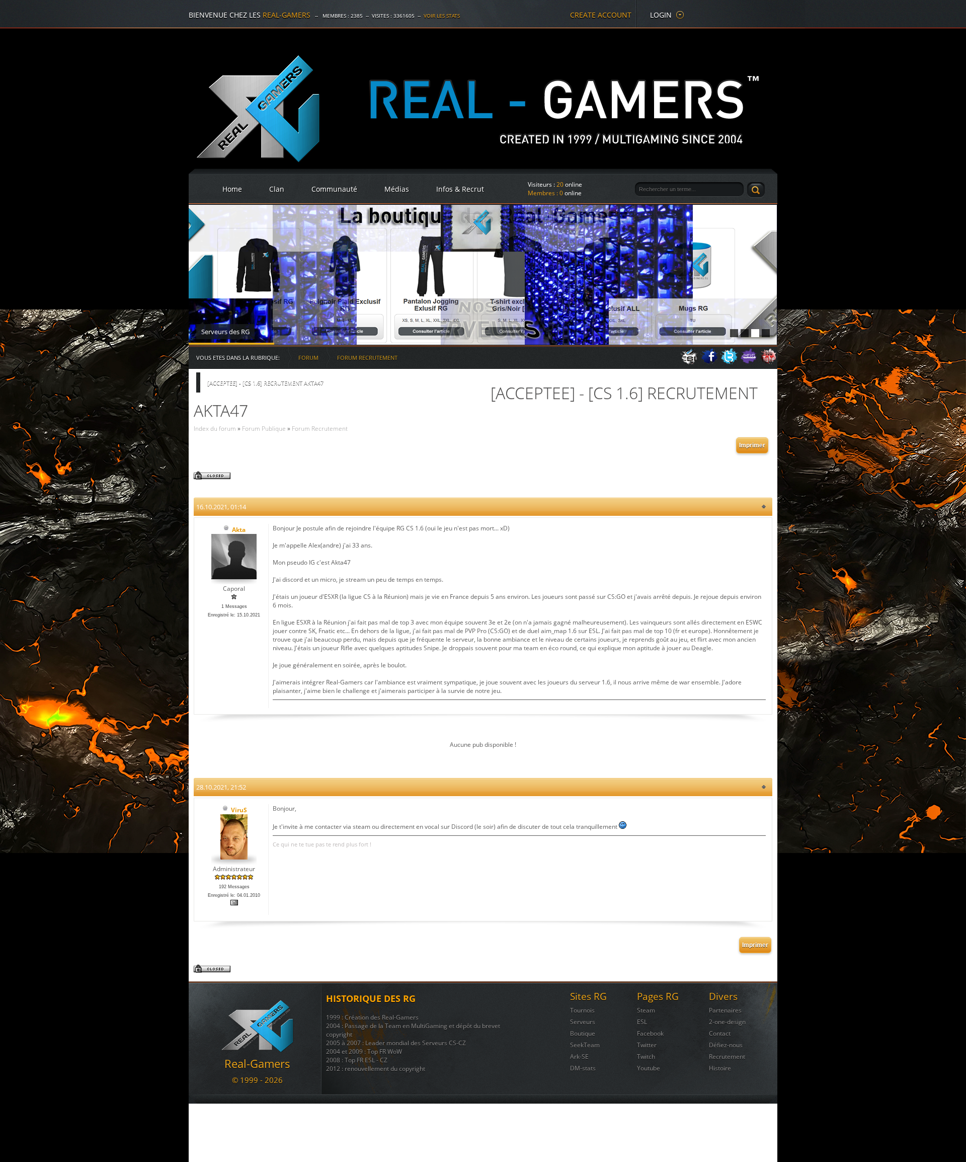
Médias (396, 189)
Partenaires (725, 1010)
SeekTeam (585, 1045)
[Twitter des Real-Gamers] (729, 362)
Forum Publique (264, 428)
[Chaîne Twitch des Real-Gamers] (749, 362)
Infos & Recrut (460, 189)
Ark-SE (579, 1056)
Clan (276, 189)
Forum (308, 357)
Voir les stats (442, 15)
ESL (642, 1022)
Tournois (582, 1010)
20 (560, 184)
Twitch (646, 1056)
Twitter (647, 1045)
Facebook (650, 1033)
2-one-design (727, 1022)
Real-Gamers (286, 15)
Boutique (582, 1033)
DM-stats (583, 1068)
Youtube (648, 1068)
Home (232, 189)
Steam (646, 1010)
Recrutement (727, 1056)
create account (600, 15)
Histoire (720, 1068)
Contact (720, 1033)
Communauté (334, 189)
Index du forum (215, 428)
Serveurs (582, 1022)
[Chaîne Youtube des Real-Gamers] (768, 362)
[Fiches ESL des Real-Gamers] (690, 362)
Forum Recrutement (367, 357)
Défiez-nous (726, 1045)
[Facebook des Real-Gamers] (709, 362)
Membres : (545, 193)
